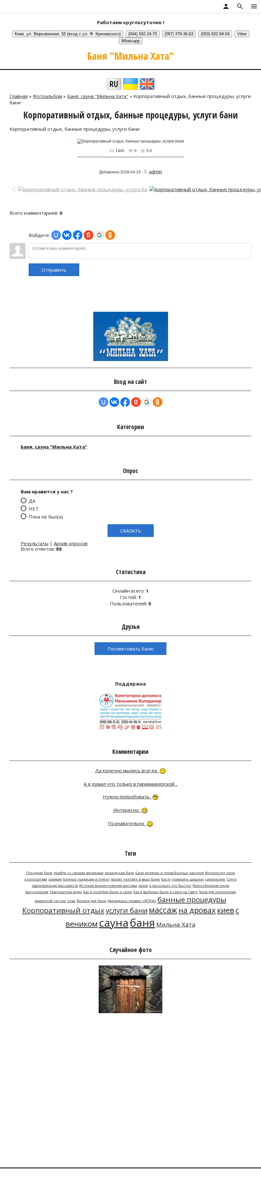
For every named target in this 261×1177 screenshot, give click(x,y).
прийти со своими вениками (78, 873)
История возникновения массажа (108, 885)
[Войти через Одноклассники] (110, 235)
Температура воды (66, 892)
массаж (163, 909)
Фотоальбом (47, 96)
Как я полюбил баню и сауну (107, 892)
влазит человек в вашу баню (135, 879)
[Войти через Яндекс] (88, 235)
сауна (114, 922)
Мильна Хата (175, 924)
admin (155, 171)
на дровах (197, 910)
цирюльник (215, 879)
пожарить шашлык (188, 879)
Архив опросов (71, 543)
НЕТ (34, 508)
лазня (143, 885)
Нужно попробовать (127, 796)
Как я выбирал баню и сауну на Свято (165, 892)
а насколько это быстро (170, 885)
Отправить (54, 270)
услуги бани (127, 910)
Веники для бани (91, 901)
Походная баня (39, 873)
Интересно (127, 810)
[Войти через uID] (56, 235)
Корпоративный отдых (63, 910)
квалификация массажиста (55, 885)
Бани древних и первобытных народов (169, 873)
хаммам (55, 879)
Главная (19, 96)
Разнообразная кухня (211, 885)
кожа (71, 901)
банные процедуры (192, 899)
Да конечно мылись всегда (127, 770)
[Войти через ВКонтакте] (67, 235)
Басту (166, 879)
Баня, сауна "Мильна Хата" (97, 96)
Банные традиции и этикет (86, 879)
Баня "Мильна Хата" (130, 56)
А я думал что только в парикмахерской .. (131, 784)
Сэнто (232, 879)
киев (225, 910)
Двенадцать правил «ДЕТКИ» (131, 901)
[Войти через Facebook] (77, 235)
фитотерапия (36, 892)
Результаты (34, 543)
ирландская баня (119, 873)
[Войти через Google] (99, 235)
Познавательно (127, 823)
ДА (32, 500)
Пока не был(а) (46, 516)
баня (142, 922)
